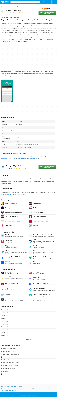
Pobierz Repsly (34, 158)
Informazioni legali (48, 388)
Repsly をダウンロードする (8, 158)
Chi (2, 386)
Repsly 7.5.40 (4, 335)
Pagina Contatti (11, 194)
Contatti (7, 386)
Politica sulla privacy (37, 388)
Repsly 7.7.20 (4, 312)
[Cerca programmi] (37, 2)
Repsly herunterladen (6, 156)
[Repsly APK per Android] (2, 11)
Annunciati (13, 386)
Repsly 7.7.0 (4, 318)
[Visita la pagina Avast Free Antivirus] (47, 9)
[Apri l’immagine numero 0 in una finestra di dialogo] (7, 91)
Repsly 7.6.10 (4, 321)
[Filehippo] (5, 2)
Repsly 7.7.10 (4, 315)
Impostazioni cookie (11, 390)
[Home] (1, 6)
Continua (28, 339)
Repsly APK (14, 10)
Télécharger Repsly (32, 156)
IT (52, 1)
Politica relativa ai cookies (23, 388)
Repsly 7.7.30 (4, 310)
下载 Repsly (43, 156)
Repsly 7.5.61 (4, 329)
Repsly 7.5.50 (4, 332)
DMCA (2, 390)
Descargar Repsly (22, 158)
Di (9, 12)
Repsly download (19, 156)
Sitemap (20, 386)
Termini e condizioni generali (8, 388)
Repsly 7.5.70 (4, 327)
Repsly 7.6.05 (4, 324)
